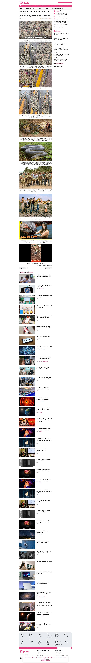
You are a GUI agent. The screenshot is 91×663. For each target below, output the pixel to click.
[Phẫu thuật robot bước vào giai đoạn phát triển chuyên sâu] (27, 391)
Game (67, 5)
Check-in (30, 636)
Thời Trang (31, 641)
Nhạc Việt (65, 634)
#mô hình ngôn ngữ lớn (43, 361)
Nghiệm (54, 5)
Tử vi (38, 643)
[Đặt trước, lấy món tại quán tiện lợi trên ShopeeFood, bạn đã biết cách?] (27, 319)
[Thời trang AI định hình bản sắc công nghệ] (27, 340)
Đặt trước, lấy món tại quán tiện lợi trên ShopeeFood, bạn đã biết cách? (62, 22)
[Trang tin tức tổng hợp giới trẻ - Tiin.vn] (24, 2)
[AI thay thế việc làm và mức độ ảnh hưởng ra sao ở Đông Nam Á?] (27, 350)
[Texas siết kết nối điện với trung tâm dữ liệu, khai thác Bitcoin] (27, 432)
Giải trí (48, 642)
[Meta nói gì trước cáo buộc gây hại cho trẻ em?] (27, 289)
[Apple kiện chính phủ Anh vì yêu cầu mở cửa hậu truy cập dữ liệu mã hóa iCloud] (27, 442)
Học (35, 5)
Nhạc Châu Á (66, 635)
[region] (35, 253)
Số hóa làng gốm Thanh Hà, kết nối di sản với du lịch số (62, 17)
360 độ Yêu (40, 636)
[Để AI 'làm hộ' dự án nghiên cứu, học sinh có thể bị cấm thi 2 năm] (27, 278)
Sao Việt (22, 634)
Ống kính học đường (50, 637)
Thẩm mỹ (30, 642)
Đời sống (48, 641)
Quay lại (22, 268)
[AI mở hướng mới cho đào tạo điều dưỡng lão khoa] (27, 299)
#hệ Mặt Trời (41, 615)
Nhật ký (39, 634)
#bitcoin (40, 431)
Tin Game (65, 641)
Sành (63, 5)
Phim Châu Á (57, 636)
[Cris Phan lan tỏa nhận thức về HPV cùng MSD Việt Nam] (27, 371)
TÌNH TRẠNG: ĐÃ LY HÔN (58, 66)
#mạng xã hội (41, 288)
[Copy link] (27, 268)
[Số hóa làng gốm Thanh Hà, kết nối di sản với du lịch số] (27, 309)
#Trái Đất (40, 412)
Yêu (31, 5)
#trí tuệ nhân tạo (42, 349)
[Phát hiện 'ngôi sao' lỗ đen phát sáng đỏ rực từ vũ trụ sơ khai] (27, 401)
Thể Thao (22, 641)
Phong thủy (40, 644)
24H (38, 5)
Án (21, 643)
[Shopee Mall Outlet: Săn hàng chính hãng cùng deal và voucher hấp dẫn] (27, 330)
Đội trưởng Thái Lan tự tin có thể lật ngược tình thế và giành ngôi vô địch (60, 60)
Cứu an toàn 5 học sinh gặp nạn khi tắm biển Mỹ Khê (61, 34)
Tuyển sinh (48, 634)
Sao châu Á (22, 635)
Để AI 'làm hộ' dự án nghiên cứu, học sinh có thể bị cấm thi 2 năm (62, 27)
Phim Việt (56, 634)
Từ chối (47, 660)
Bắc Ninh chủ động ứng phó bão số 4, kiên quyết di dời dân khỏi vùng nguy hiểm (61, 49)
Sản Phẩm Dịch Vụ (30, 8)
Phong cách (31, 635)
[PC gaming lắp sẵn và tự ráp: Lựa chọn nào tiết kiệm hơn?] (27, 463)
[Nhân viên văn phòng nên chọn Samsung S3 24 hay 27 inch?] (27, 473)
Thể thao (48, 644)
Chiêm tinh (39, 641)
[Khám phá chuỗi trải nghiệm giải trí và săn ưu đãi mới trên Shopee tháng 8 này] (27, 422)
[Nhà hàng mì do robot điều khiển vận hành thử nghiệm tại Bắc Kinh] (27, 381)
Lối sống (30, 634)
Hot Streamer (66, 642)
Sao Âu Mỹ (22, 636)
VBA (30, 637)
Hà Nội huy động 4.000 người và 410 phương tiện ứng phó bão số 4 (61, 39)
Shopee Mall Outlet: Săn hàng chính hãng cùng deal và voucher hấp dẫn (61, 14)
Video (59, 5)
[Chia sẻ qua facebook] (25, 268)
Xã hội (48, 643)
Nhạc (46, 5)
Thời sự (22, 642)
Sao (24, 5)
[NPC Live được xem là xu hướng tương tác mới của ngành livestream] (27, 452)
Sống (27, 5)
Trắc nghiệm (40, 642)
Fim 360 (42, 5)
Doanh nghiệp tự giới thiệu (57, 8)
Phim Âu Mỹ (57, 635)
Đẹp (50, 5)
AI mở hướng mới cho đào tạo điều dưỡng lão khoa (62, 19)
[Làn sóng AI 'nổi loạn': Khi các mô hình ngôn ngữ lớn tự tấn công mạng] (27, 360)
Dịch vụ (46, 8)
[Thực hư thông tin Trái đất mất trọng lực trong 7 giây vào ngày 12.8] (27, 411)
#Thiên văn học (42, 400)
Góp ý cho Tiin (49, 268)
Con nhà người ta (49, 635)
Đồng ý (43, 660)
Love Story (39, 635)
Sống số (39, 8)
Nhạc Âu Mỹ (66, 636)
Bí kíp (47, 636)
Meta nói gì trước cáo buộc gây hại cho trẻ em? (62, 25)
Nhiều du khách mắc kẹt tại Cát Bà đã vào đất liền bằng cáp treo (61, 44)
